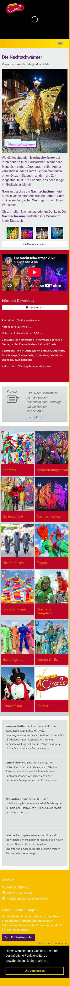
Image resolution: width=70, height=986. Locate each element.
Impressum (60, 943)
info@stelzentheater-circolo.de (27, 898)
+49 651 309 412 (17, 887)
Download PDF (36, 307)
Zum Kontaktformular (18, 937)
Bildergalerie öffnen (36, 243)
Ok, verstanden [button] (35, 970)
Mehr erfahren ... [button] (38, 960)
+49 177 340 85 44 (18, 893)
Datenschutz (44, 943)
